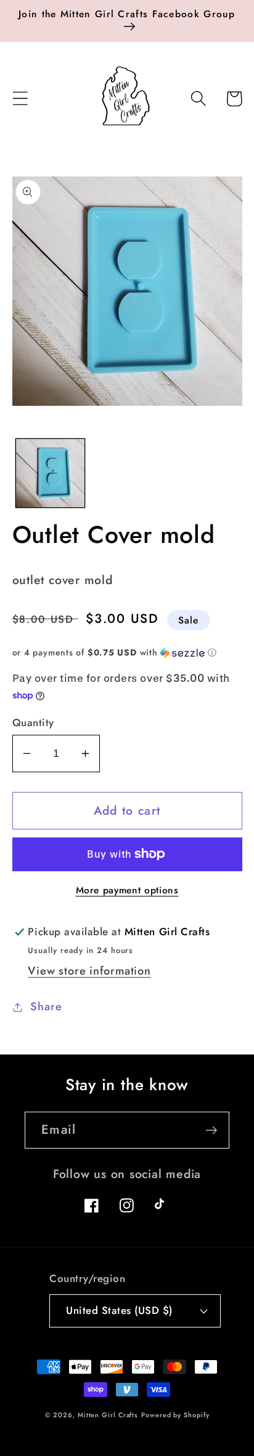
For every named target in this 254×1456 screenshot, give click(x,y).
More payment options (127, 890)
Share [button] (46, 1007)
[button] (20, 98)
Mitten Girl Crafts (108, 1415)
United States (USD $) (119, 1310)
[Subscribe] (211, 1130)
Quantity (33, 723)
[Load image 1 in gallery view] (50, 473)
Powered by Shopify (175, 1415)
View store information (89, 971)
